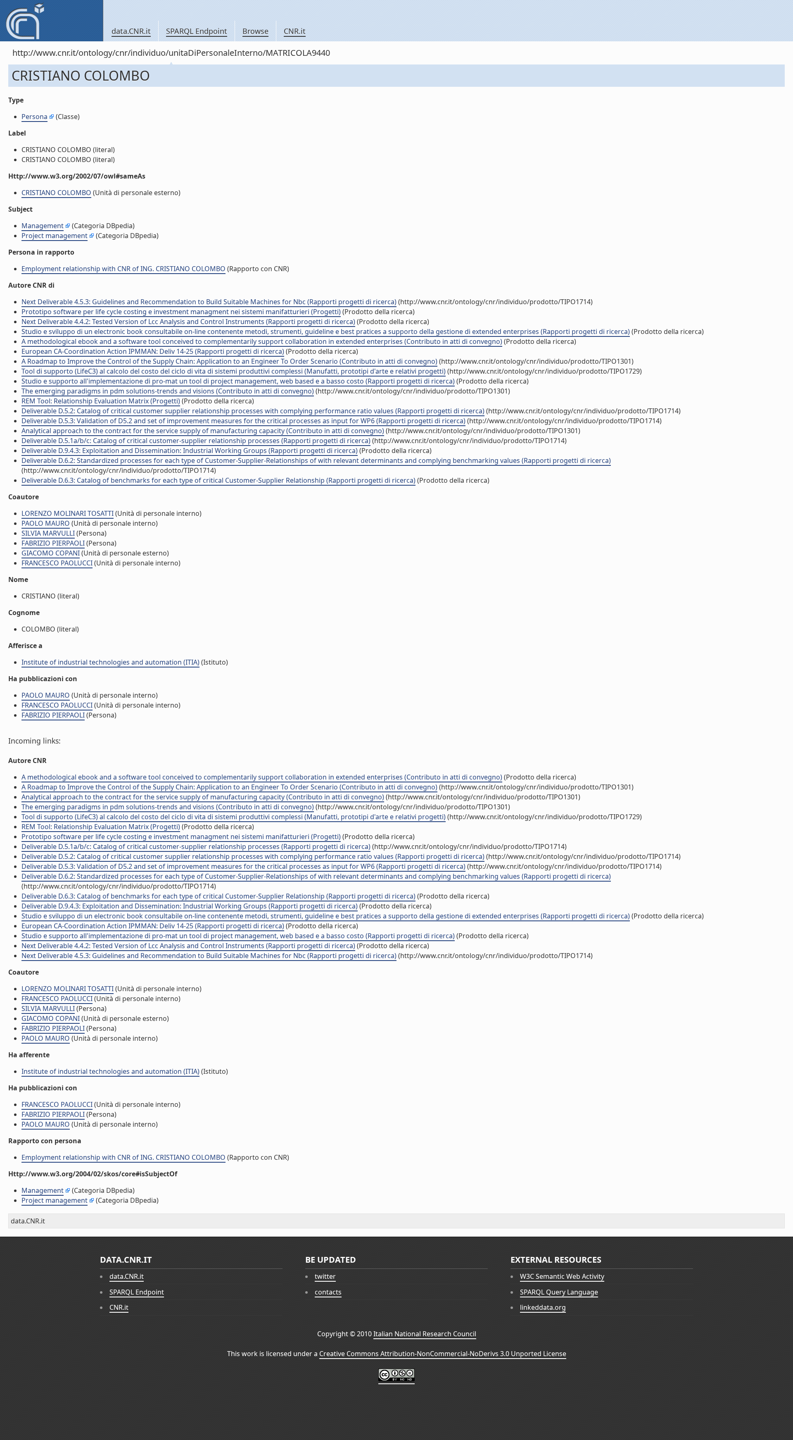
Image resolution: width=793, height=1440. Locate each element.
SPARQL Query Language (559, 1292)
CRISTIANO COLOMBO (56, 192)
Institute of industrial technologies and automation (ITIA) (110, 662)
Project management (54, 235)
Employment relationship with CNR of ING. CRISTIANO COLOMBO (123, 268)
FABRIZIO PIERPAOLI (53, 543)
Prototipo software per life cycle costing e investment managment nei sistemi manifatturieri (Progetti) (181, 311)
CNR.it (295, 31)
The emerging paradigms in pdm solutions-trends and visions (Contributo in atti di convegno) (167, 391)
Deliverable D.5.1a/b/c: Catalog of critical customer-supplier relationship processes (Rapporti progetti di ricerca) (195, 440)
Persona (34, 116)
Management (42, 225)
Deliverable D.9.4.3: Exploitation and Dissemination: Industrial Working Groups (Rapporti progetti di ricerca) (189, 450)
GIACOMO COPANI (50, 553)
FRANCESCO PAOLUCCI (57, 562)
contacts (328, 1292)
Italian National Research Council (424, 1333)
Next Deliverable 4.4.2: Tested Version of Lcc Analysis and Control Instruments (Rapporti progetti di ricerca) (188, 321)
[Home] (51, 20)
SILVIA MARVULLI (48, 533)
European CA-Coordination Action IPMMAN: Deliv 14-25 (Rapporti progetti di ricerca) (152, 351)
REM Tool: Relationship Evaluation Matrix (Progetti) (100, 400)
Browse (255, 31)
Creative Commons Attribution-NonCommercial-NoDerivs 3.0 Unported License (442, 1353)
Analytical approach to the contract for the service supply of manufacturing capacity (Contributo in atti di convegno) (202, 430)
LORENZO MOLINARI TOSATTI (67, 513)
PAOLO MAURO (45, 523)
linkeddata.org (543, 1307)
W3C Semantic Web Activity (562, 1276)
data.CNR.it (131, 31)
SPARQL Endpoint (196, 31)
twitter (325, 1276)
